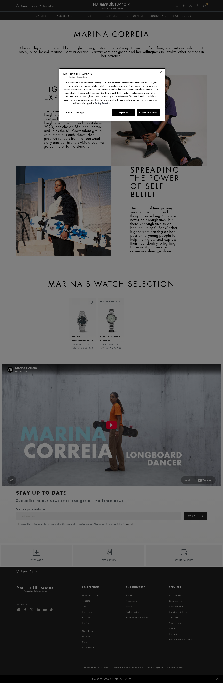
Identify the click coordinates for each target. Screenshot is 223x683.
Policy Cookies (102, 103)
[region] (112, 94)
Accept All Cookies (149, 112)
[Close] (160, 72)
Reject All (123, 112)
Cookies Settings (75, 112)
